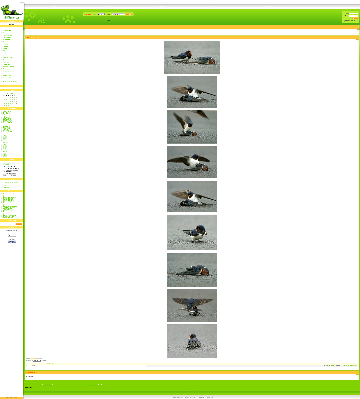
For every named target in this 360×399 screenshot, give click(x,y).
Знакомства (6, 59)
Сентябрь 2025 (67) (8, 124)
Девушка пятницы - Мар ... (9, 201)
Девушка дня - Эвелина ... (9, 205)
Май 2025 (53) (6, 128)
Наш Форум (195, 397)
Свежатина (179, 397)
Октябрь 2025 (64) (7, 122)
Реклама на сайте (7, 75)
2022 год (5, 136)
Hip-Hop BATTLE (7, 35)
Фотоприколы (6, 37)
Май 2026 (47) (6, 115)
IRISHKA (332, 365)
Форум (5, 48)
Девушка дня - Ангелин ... (9, 195)
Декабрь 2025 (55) (7, 120)
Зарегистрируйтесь (50, 363)
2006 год (5, 154)
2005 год (5, 155)
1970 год (5, 156)
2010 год (5, 149)
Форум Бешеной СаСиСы (96, 385)
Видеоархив (6, 41)
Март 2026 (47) (6, 117)
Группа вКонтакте (7, 32)
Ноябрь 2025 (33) (7, 121)
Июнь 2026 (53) (6, 113)
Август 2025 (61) (7, 125)
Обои (4, 50)
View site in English (8, 77)
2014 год (5, 145)
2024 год (5, 134)
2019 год (5, 139)
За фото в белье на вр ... (9, 209)
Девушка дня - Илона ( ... (9, 200)
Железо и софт (7, 62)
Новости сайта (7, 30)
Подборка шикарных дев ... (10, 206)
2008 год (5, 152)
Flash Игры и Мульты (8, 57)
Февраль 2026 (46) (7, 118)
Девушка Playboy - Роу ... (9, 208)
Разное (5, 55)
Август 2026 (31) (7, 111)
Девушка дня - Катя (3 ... (9, 193)
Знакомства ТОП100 (8, 71)
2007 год (5, 153)
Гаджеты (5, 46)
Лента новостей (29, 376)
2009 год (5, 150)
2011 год (5, 148)
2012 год (5, 147)
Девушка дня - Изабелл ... (9, 204)
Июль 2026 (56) (6, 112)
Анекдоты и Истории (8, 66)
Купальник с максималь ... (9, 207)
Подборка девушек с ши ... (9, 210)
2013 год (5, 146)
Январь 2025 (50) (7, 132)
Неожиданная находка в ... (9, 216)
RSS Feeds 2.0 (6, 80)
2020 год (5, 138)
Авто (4, 53)
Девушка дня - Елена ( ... (9, 202)
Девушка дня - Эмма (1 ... (9, 217)
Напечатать (344, 365)
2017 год (5, 141)
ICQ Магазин (6, 187)
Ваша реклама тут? (12, 23)
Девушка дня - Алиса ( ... (9, 213)
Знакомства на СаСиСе (48, 385)
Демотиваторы (7, 39)
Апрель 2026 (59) (7, 116)
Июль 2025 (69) (6, 126)
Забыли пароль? (348, 21)
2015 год (5, 144)
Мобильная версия (209, 397)
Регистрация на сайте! (349, 20)
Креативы (5, 44)
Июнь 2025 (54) (6, 127)
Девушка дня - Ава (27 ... (9, 196)
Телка (191, 397)
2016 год (5, 143)
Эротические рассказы (9, 68)
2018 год (5, 140)
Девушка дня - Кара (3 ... (9, 198)
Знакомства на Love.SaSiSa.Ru (11, 182)
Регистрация (186, 397)
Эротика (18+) (6, 64)
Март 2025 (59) (6, 130)
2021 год (5, 137)
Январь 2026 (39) (7, 119)
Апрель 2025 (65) (7, 129)
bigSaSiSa (15, 397)
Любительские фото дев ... (10, 211)
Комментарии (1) (354, 365)
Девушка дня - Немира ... (9, 197)
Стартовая (173, 397)
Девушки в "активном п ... (9, 215)
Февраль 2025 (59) (7, 131)
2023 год (5, 135)
